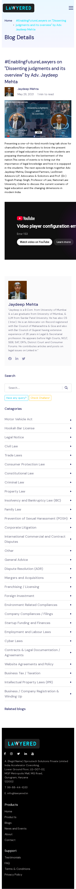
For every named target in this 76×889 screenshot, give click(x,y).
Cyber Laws (14, 641)
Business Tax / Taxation (22, 673)
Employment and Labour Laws (28, 632)
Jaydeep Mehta (23, 304)
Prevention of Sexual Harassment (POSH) (36, 518)
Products (10, 817)
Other (9, 550)
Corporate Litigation (20, 527)
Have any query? (16, 397)
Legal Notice (14, 437)
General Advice (16, 559)
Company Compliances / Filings (29, 614)
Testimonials (13, 857)
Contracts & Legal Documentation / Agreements (32, 652)
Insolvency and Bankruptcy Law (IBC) (33, 500)
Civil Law (11, 446)
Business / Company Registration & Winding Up (32, 694)
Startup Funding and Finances (27, 623)
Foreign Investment (19, 596)
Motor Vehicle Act (18, 419)
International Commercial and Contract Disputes (35, 539)
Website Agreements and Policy (29, 664)
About (9, 834)
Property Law (15, 491)
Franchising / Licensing (22, 587)
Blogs (8, 823)
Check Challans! (40, 397)
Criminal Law (14, 482)
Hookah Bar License (19, 428)
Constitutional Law (19, 473)
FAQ (7, 863)
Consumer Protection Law (25, 464)
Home (8, 20)
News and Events (16, 828)
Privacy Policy (13, 874)
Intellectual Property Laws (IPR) (29, 682)
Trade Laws (13, 455)
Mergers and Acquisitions (24, 578)
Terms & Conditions (17, 869)
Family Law (13, 509)
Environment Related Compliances (31, 605)
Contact (10, 840)
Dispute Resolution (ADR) (24, 569)
